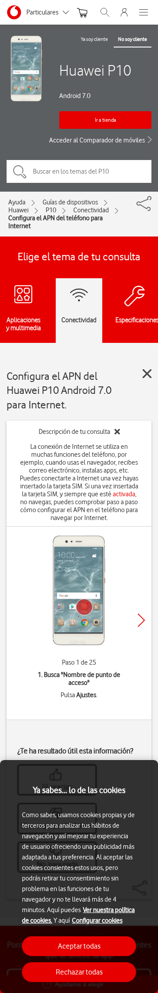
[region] (79, 876)
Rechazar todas (79, 972)
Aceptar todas (79, 946)
